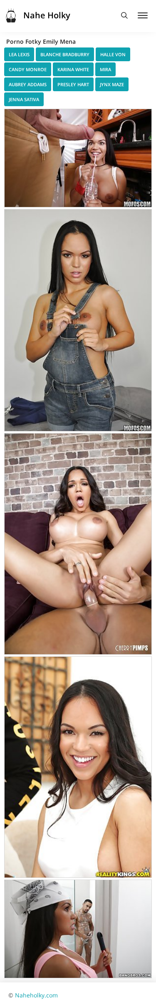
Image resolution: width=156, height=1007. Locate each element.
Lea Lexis (19, 54)
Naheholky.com (36, 995)
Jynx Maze (112, 84)
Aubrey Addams (28, 84)
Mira (105, 69)
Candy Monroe (28, 69)
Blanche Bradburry (64, 54)
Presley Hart (73, 84)
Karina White (73, 69)
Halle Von (113, 54)
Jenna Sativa (24, 99)
